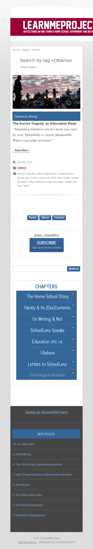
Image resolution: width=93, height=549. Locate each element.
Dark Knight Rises (47, 173)
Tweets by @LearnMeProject (46, 412)
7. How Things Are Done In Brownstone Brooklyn (42, 474)
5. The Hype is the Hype (27, 495)
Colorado (31, 173)
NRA (31, 181)
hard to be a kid (47, 177)
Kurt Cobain (63, 177)
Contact (59, 217)
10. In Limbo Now (23, 444)
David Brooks (65, 173)
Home (25, 49)
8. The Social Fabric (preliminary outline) (37, 464)
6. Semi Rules (21, 484)
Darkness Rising (26, 116)
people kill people (54, 181)
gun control (31, 177)
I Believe (21, 167)
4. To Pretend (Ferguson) (28, 505)
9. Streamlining (22, 454)
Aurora (21, 173)
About (45, 217)
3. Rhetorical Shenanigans (29, 515)
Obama (39, 181)
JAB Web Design (27, 542)
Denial (20, 177)
